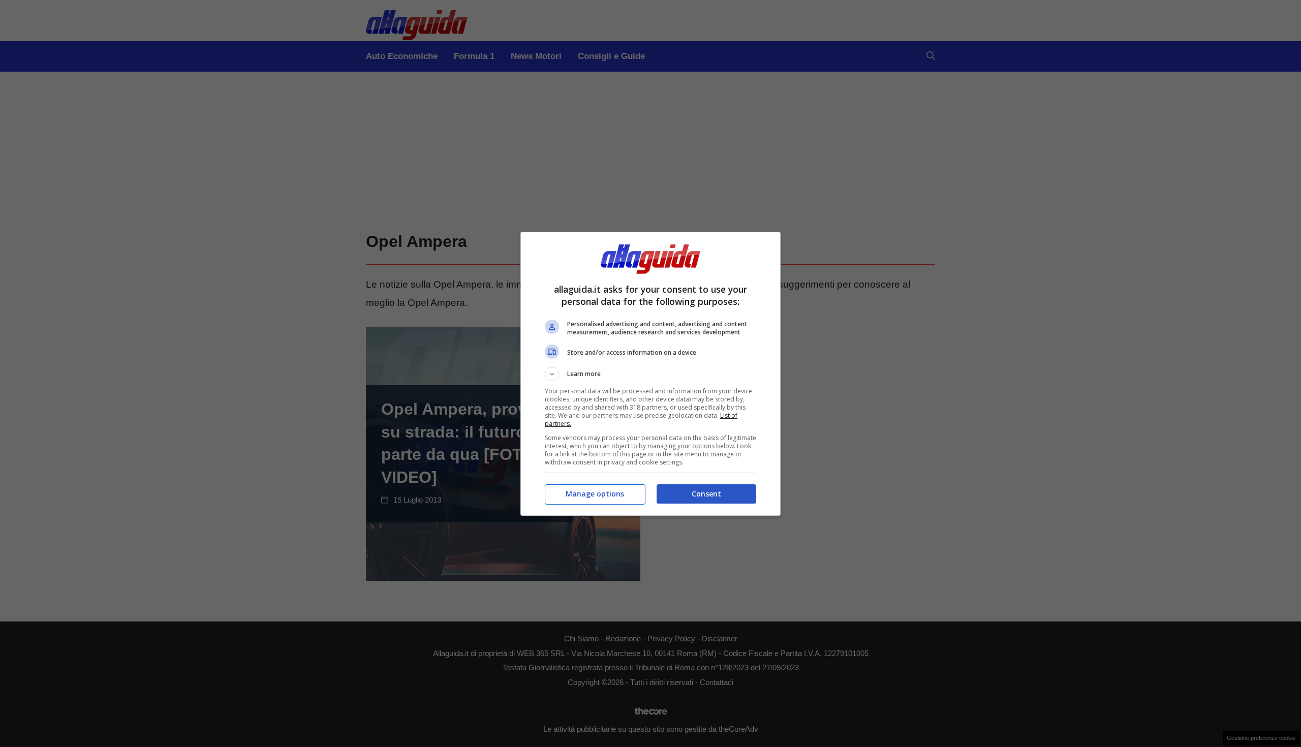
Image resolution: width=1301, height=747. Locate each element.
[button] (650, 374)
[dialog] (650, 374)
